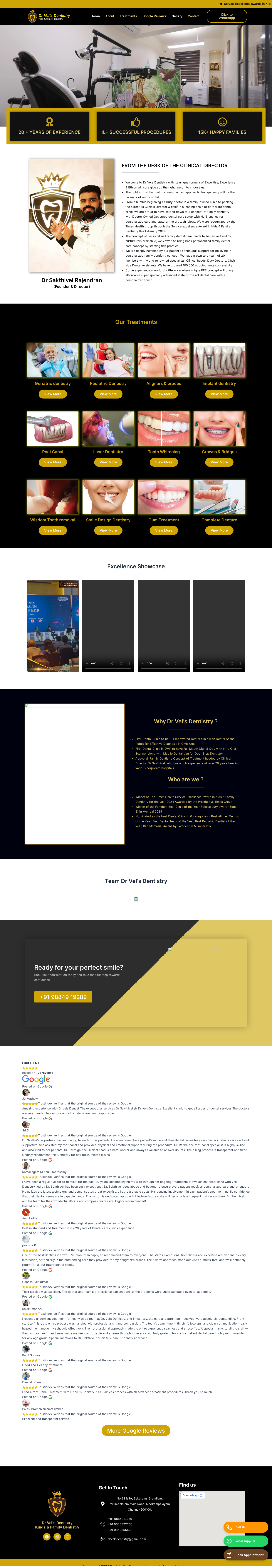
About (109, 16)
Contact (193, 16)
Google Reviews (154, 16)
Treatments (128, 16)
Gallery (177, 16)
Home (95, 16)
